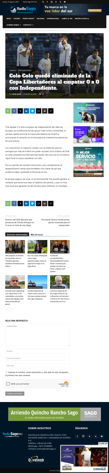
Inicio (7, 30)
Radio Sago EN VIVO (30, 2)
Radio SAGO (16, 94)
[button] (43, 2)
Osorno (17, 19)
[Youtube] (65, 2)
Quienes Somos (13, 25)
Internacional (53, 19)
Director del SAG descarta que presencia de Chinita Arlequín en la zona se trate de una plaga (19, 222)
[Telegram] (32, 111)
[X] (60, 2)
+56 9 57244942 (45, 446)
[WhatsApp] (8, 111)
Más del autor (37, 234)
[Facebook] (47, 2)
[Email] (38, 111)
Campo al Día (67, 19)
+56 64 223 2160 (44, 443)
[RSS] (56, 2)
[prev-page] (7, 309)
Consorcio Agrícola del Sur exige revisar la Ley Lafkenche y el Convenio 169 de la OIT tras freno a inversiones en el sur (59, 296)
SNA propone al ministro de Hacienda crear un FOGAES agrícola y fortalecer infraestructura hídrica (14, 261)
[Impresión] (44, 111)
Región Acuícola (82, 19)
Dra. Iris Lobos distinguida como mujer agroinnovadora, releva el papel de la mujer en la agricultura (37, 261)
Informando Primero (24, 70)
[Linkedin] (26, 111)
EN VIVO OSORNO (56, 471)
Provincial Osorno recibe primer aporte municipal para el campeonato (56, 222)
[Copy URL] (50, 111)
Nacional (41, 19)
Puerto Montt (28, 19)
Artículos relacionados (17, 234)
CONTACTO (27, 25)
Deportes (15, 30)
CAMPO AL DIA (33, 252)
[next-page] (11, 309)
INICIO (9, 19)
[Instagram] (52, 2)
